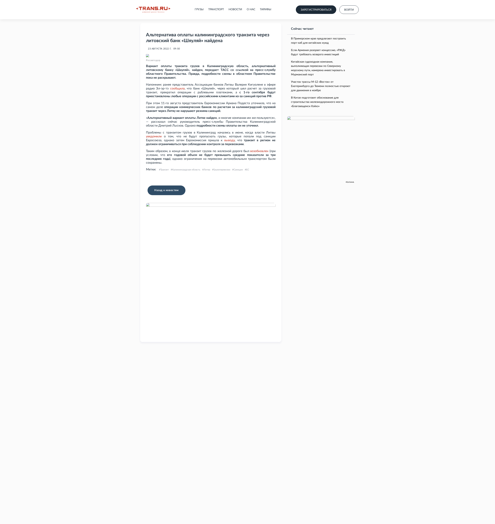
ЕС (247, 169)
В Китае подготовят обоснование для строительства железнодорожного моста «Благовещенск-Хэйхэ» (317, 102)
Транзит (164, 169)
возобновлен (259, 151)
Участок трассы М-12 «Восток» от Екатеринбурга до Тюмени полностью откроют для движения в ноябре (320, 86)
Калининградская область (186, 169)
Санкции (238, 169)
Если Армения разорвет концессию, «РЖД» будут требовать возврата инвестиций (318, 52)
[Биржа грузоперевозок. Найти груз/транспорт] (153, 10)
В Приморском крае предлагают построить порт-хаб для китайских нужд (318, 40)
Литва (207, 169)
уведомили (154, 136)
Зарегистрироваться (316, 10)
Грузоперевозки (221, 169)
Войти (349, 10)
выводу (229, 140)
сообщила (177, 88)
